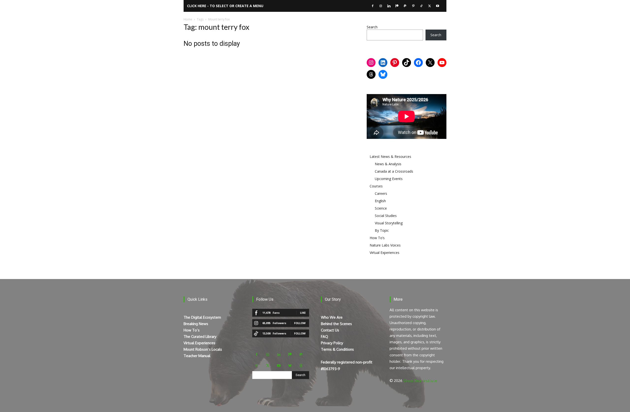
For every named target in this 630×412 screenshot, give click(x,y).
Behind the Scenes (336, 323)
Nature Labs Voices (385, 245)
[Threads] (301, 365)
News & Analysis (388, 164)
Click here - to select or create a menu (225, 5)
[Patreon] (397, 6)
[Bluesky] (289, 365)
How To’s (377, 237)
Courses (376, 186)
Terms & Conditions (337, 349)
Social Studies (386, 215)
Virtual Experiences (384, 252)
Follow (300, 323)
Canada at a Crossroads (394, 171)
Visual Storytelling (389, 223)
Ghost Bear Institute (420, 380)
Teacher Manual (197, 355)
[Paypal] (405, 6)
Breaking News (196, 323)
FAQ (324, 336)
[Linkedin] (389, 6)
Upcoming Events (389, 178)
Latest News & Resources (390, 156)
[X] (429, 6)
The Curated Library (200, 336)
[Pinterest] (413, 6)
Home (188, 19)
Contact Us (330, 330)
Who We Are (332, 317)
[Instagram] (380, 6)
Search (372, 27)
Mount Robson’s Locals (203, 349)
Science (381, 208)
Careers (381, 193)
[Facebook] (372, 6)
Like (303, 312)
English (380, 200)
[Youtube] (437, 6)
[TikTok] (421, 6)
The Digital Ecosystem (202, 317)
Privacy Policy (332, 343)
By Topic (382, 230)
